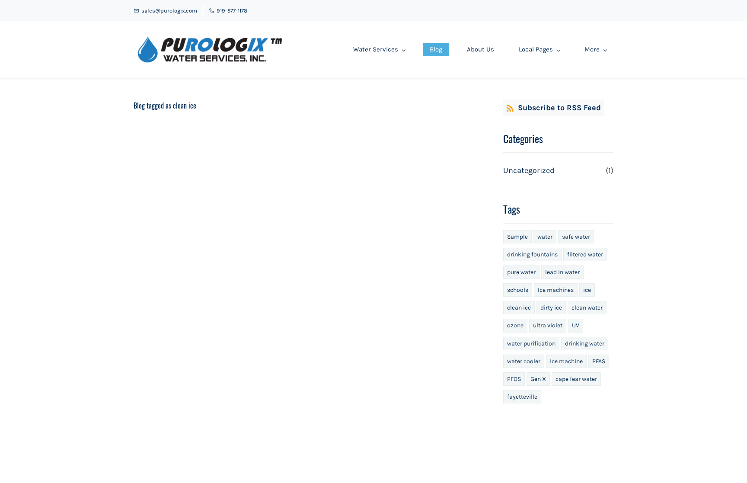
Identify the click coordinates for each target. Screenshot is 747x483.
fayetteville (522, 396)
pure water (521, 272)
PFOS (514, 379)
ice (587, 290)
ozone (515, 325)
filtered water (585, 254)
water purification (531, 343)
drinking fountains (532, 254)
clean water (587, 307)
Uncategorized (529, 170)
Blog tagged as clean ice (165, 105)
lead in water (562, 272)
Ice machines (556, 290)
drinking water (584, 343)
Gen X (538, 379)
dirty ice (551, 307)
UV (575, 325)
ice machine (566, 361)
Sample (517, 236)
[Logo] (210, 49)
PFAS (598, 361)
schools (517, 290)
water (544, 236)
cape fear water (576, 379)
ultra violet (547, 325)
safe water (576, 236)
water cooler (523, 361)
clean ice (519, 307)
